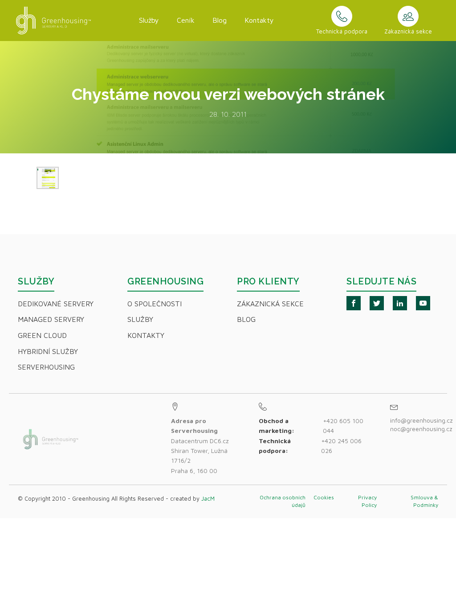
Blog (219, 20)
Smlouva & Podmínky (424, 501)
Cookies (324, 497)
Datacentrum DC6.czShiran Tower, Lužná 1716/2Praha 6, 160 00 (200, 445)
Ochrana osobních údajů (282, 501)
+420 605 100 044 (343, 425)
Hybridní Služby (48, 351)
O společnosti (154, 304)
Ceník (186, 20)
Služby (149, 20)
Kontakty (259, 20)
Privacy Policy (367, 501)
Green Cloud (42, 335)
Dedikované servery (56, 304)
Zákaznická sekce (270, 304)
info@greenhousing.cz (422, 420)
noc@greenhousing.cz (421, 428)
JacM (208, 498)
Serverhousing (46, 367)
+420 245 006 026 (341, 445)
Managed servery (51, 319)
